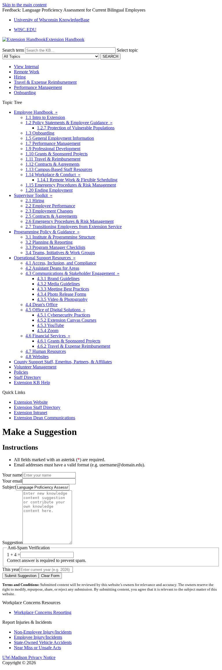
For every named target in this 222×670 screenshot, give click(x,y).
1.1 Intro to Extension (45, 117)
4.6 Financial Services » (47, 335)
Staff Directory (27, 377)
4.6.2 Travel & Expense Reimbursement (73, 346)
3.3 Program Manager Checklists (55, 247)
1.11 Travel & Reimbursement (52, 159)
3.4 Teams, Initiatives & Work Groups (60, 252)
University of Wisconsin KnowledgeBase (51, 19)
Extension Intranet (30, 412)
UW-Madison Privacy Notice (29, 657)
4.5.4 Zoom (47, 330)
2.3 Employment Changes (49, 211)
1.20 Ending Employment (49, 190)
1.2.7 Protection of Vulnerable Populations (75, 127)
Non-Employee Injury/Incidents (43, 632)
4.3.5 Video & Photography (62, 299)
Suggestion (12, 542)
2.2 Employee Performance (50, 205)
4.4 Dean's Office (41, 304)
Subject (9, 487)
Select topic (127, 50)
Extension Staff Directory (37, 407)
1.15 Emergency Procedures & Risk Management (70, 185)
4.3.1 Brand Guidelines (58, 278)
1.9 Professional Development (52, 148)
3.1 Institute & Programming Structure (60, 236)
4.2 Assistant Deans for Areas (52, 268)
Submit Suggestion (20, 576)
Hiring (20, 77)
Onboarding (25, 92)
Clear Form (50, 576)
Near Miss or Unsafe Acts (37, 647)
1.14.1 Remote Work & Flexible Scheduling (77, 179)
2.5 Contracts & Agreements (51, 216)
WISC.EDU (25, 29)
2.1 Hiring (34, 200)
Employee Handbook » (36, 112)
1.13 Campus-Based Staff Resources (58, 169)
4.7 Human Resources (45, 351)
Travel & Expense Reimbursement (45, 82)
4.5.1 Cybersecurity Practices (63, 314)
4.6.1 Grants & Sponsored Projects (68, 340)
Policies (21, 372)
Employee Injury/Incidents (38, 637)
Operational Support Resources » (44, 257)
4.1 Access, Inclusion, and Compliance (60, 262)
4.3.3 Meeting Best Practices (63, 288)
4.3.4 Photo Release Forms (61, 294)
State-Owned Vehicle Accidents (43, 642)
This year (10, 569)
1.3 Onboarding (39, 133)
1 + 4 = (13, 554)
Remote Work (26, 71)
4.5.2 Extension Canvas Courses (66, 320)
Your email (12, 481)
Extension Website (31, 402)
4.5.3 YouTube (50, 325)
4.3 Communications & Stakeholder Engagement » (72, 273)
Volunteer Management (35, 366)
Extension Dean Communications (44, 417)
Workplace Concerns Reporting (42, 612)
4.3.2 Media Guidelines (58, 283)
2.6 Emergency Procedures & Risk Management (69, 221)
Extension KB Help (32, 382)
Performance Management (38, 87)
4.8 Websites (37, 356)
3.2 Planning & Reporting (49, 242)
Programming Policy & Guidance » (46, 231)
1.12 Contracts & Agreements (52, 164)
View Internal (26, 66)
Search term (13, 50)
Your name (12, 474)
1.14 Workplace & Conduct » (52, 174)
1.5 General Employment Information (59, 138)
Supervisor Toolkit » (33, 195)
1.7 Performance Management (52, 143)
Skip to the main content (24, 4)
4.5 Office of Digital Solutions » (55, 309)
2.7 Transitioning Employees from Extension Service (73, 226)
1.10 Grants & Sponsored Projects (56, 153)
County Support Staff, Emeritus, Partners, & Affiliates (63, 361)
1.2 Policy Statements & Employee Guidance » (68, 122)
